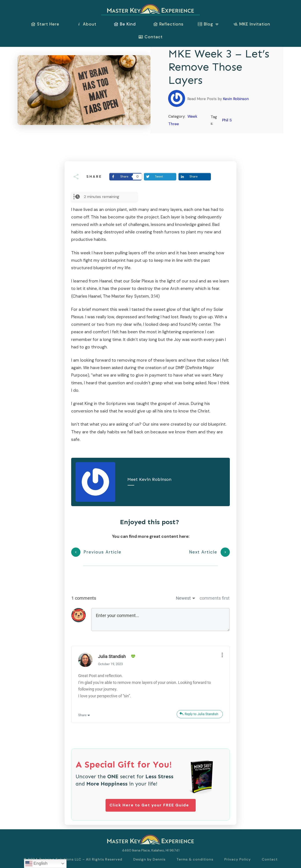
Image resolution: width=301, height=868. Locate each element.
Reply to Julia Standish (201, 714)
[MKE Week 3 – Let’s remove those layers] (84, 90)
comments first (215, 598)
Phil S (227, 120)
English (40, 863)
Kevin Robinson (236, 98)
